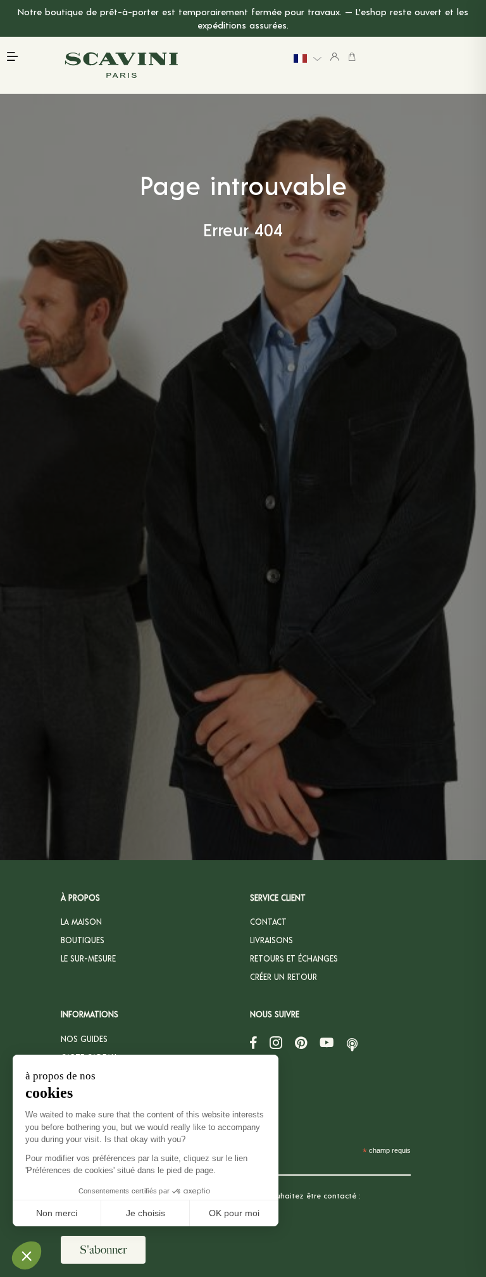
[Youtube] (327, 1042)
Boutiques (82, 940)
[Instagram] (276, 1042)
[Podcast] (352, 1042)
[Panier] (352, 56)
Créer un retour (283, 977)
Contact (268, 922)
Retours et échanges (294, 958)
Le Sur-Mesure (88, 958)
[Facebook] (253, 1042)
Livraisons (271, 940)
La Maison (81, 922)
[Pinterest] (301, 1042)
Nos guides (84, 1039)
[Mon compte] (334, 56)
